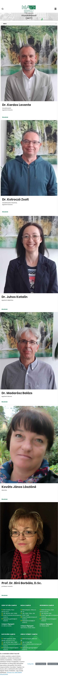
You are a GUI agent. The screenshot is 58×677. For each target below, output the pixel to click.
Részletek (5, 117)
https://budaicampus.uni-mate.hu (29, 618)
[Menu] (55, 9)
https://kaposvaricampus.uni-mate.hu (12, 645)
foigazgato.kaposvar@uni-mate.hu (11, 648)
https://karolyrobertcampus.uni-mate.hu (32, 645)
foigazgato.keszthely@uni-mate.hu (49, 620)
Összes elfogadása (41, 664)
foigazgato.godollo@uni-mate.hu (10, 620)
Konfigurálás (30, 664)
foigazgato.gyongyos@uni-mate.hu (30, 648)
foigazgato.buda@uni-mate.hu (28, 621)
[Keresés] (2, 9)
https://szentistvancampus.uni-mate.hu (12, 616)
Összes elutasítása (52, 664)
